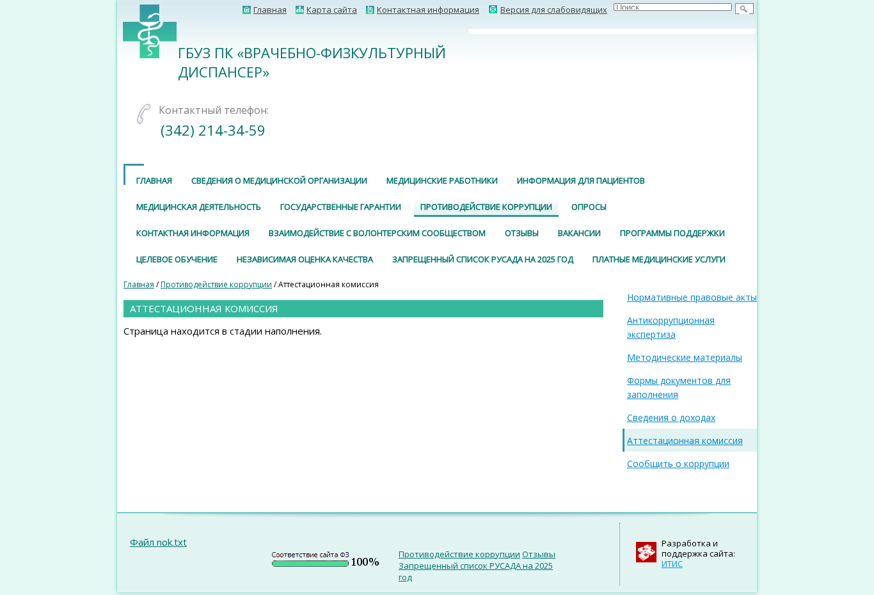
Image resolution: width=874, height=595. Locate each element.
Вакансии (579, 233)
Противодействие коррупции (486, 206)
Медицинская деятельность (198, 206)
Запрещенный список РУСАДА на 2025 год (482, 259)
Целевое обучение (177, 259)
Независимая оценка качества (305, 259)
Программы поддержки (672, 233)
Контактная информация (193, 233)
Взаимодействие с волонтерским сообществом (377, 233)
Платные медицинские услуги (659, 259)
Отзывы (522, 233)
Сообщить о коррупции (678, 463)
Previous (452, 31)
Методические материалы (684, 357)
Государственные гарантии (340, 206)
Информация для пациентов (581, 180)
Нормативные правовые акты (692, 297)
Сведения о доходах (671, 417)
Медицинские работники (442, 180)
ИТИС (672, 563)
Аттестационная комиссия (685, 440)
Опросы (589, 206)
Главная (154, 180)
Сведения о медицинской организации (279, 180)
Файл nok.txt (158, 542)
